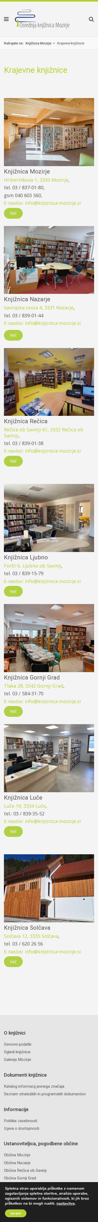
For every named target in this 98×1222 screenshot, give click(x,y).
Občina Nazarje (17, 1162)
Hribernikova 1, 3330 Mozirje (36, 180)
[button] (4, 19)
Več (13, 213)
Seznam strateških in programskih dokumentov (45, 1094)
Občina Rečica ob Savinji (25, 1170)
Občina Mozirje (17, 1155)
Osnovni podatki (17, 1044)
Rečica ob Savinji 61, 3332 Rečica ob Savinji (43, 432)
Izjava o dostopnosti (21, 1128)
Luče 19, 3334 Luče (25, 806)
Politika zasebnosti (20, 1120)
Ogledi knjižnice (17, 1052)
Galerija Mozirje (17, 1059)
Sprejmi (15, 1213)
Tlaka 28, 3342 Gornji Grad (33, 686)
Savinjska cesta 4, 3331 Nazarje (38, 307)
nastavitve (65, 1203)
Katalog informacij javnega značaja (34, 1086)
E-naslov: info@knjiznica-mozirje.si (42, 203)
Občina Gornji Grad (20, 1178)
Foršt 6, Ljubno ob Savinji (32, 566)
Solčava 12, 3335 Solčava (31, 936)
